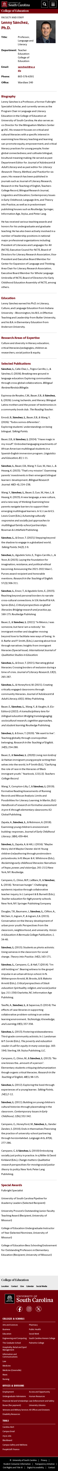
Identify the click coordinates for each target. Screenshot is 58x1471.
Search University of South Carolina (44, 4)
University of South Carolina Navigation (53, 4)
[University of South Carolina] (29, 1299)
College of (15, 11)
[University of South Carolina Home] (15, 3)
